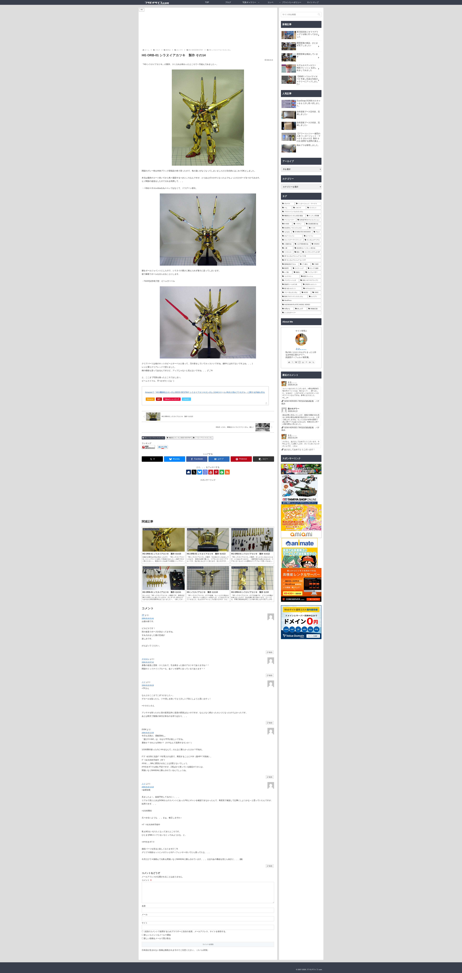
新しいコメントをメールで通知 (157, 935)
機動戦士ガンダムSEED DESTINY (180, 438)
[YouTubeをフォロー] (210, 472)
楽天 (158, 399)
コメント (147, 880)
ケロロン (145, 659)
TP (143, 615)
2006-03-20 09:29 (148, 685)
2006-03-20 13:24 (148, 787)
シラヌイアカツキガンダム (203, 438)
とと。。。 (301, 349)
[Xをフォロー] (194, 472)
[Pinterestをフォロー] (216, 472)
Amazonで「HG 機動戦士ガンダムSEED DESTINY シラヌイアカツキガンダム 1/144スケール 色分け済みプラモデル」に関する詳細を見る (205, 392)
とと (144, 682)
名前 (144, 906)
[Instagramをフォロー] (205, 472)
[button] (263, 459)
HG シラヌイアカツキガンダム (154, 438)
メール (145, 914)
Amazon (150, 399)
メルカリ (186, 399)
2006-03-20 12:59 (148, 733)
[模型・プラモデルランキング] (148, 447)
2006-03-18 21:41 (148, 618)
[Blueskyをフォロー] (199, 472)
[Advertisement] (207, 30)
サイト (145, 923)
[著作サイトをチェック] (188, 472)
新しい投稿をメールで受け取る (157, 938)
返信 (270, 652)
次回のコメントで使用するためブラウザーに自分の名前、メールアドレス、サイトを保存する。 (185, 931)
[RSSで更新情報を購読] (227, 472)
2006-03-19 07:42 (148, 662)
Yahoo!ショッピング (172, 399)
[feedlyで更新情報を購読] (221, 472)
